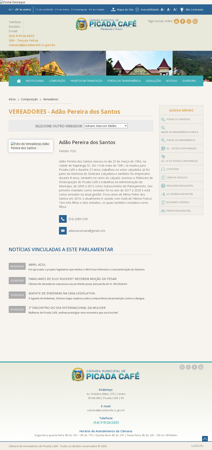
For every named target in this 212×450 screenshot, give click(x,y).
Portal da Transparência (124, 81)
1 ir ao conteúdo (44, 9)
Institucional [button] (35, 81)
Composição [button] (57, 81)
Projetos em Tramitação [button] (86, 81)
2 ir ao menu (62, 9)
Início (12, 99)
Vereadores (50, 99)
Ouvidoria (189, 81)
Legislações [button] (153, 81)
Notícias (171, 81)
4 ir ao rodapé (96, 9)
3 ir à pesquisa (79, 9)
